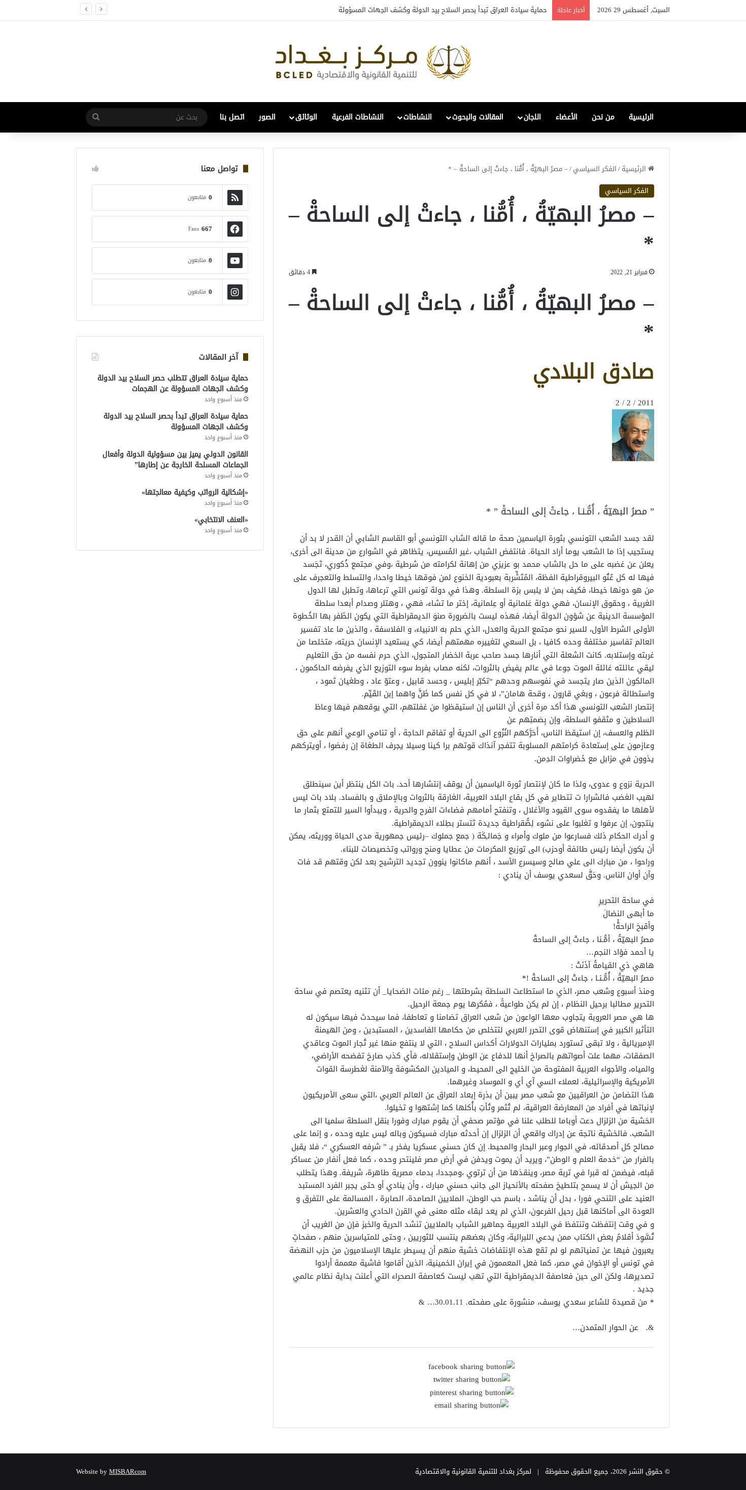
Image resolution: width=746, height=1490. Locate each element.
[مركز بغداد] (373, 61)
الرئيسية (641, 117)
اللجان (532, 117)
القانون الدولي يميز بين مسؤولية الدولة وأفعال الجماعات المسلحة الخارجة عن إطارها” (175, 459)
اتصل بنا (232, 117)
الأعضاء (567, 117)
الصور (267, 117)
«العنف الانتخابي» (221, 520)
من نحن (603, 117)
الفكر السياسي (595, 169)
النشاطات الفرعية (358, 117)
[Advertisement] (573, 484)
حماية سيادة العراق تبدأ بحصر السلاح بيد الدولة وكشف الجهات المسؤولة (442, 10)
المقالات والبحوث (477, 117)
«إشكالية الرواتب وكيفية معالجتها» (195, 492)
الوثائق (306, 117)
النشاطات (417, 117)
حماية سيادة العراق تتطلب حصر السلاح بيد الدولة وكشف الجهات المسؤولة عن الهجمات (172, 383)
